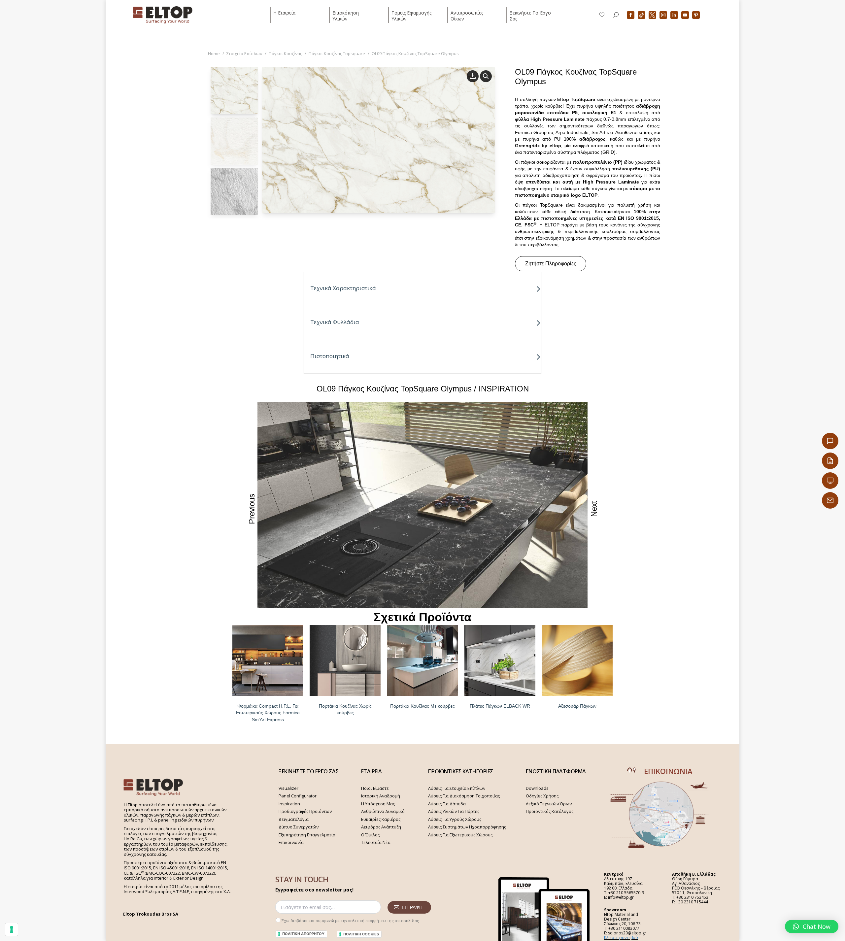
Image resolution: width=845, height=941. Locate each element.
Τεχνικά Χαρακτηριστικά (343, 288)
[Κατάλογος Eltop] (830, 461)
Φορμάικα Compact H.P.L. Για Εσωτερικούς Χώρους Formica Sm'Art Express (268, 713)
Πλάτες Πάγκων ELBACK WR (500, 706)
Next (594, 509)
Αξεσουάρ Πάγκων (577, 706)
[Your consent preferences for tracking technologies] (11, 929)
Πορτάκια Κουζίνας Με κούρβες (422, 706)
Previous (251, 508)
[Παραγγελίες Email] (830, 500)
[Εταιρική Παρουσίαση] (830, 480)
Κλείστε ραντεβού (621, 937)
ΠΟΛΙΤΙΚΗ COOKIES (361, 934)
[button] (811, 926)
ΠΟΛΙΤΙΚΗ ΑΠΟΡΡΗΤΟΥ (303, 933)
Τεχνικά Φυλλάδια (334, 322)
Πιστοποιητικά (329, 356)
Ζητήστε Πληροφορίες (550, 263)
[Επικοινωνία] (830, 441)
